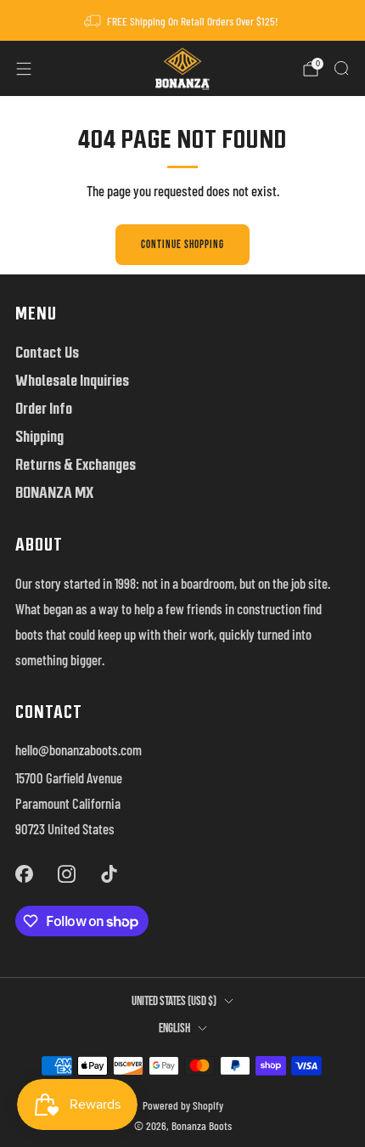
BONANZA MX (54, 492)
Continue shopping (182, 244)
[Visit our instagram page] (66, 873)
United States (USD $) (174, 1001)
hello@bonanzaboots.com (78, 749)
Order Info (43, 408)
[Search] (341, 67)
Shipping (39, 436)
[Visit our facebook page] (24, 873)
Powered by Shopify (183, 1105)
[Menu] (23, 68)
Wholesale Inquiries (72, 380)
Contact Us (47, 352)
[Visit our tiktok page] (109, 873)
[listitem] (183, 20)
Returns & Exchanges (75, 464)
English (174, 1028)
